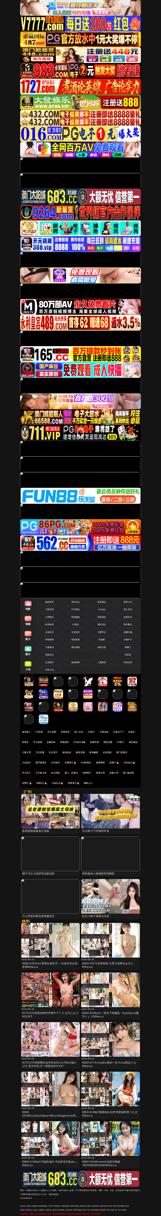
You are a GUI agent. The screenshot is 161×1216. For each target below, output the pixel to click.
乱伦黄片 (53, 752)
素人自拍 (128, 609)
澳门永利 (78, 731)
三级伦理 (49, 609)
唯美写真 (102, 647)
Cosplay (101, 609)
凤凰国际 (64, 742)
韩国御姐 (75, 617)
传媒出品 (49, 654)
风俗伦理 (128, 662)
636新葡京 (86, 762)
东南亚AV (128, 617)
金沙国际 (55, 772)
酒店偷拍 (133, 742)
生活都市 (49, 662)
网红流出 (102, 624)
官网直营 (65, 731)
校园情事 (75, 662)
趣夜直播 (80, 752)
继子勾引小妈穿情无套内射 (38, 873)
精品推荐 (49, 601)
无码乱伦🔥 (129, 762)
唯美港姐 (102, 617)
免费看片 (87, 772)
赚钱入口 (88, 782)
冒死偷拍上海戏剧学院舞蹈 (98, 873)
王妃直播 (40, 752)
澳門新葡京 (41, 762)
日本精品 (75, 609)
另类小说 (49, 669)
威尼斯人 (26, 731)
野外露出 (128, 624)
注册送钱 (104, 731)
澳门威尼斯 (128, 772)
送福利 (131, 731)
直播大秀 (113, 772)
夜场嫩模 (93, 752)
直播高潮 (94, 742)
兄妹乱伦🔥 (57, 782)
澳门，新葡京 (71, 772)
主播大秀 (26, 752)
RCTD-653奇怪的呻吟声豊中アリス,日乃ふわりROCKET (50, 1014)
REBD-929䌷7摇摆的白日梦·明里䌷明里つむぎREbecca (109, 1113)
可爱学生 (102, 632)
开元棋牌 (51, 731)
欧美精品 (102, 601)
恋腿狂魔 (128, 632)
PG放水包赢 (79, 742)
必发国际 (107, 752)
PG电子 (91, 731)
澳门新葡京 (121, 752)
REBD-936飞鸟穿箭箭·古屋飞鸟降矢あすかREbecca (107, 965)
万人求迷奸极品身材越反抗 (38, 916)
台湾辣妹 (49, 617)
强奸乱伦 (75, 601)
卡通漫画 (49, 647)
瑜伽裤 (102, 639)
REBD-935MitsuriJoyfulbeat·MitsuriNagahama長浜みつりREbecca (50, 1115)
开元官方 (26, 772)
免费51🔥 (114, 762)
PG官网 (39, 731)
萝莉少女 (128, 601)
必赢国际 (51, 742)
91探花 (75, 624)
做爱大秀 (100, 772)
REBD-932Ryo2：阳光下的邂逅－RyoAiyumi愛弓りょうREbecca (110, 1014)
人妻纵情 (102, 662)
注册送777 (118, 731)
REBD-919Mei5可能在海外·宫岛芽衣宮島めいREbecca (49, 1163)
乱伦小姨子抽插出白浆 (95, 916)
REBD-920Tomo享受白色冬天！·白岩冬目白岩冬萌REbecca (50, 965)
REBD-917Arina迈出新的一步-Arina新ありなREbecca (109, 1064)
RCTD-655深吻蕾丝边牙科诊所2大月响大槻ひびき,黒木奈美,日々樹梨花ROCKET (49, 1064)
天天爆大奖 (41, 772)
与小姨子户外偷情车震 (95, 831)
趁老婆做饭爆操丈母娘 (35, 831)
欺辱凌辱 (49, 624)
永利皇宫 (55, 762)
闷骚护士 (128, 639)
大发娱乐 (26, 762)
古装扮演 (49, 632)
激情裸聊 (100, 762)
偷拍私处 (66, 752)
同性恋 (128, 654)
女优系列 (75, 632)
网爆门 (128, 647)
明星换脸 (75, 639)
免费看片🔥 (70, 762)
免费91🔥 (27, 782)
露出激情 (75, 647)
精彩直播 (107, 742)
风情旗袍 (49, 639)
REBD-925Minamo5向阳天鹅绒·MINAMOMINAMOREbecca (101, 1163)
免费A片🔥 (41, 782)
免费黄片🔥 (73, 782)
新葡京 (25, 742)
